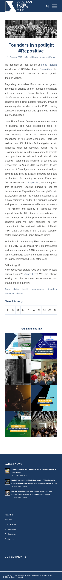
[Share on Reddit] (49, 310)
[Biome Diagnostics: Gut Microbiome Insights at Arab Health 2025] (18, 424)
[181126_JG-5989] (31, 29)
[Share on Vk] (44, 310)
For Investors (10, 534)
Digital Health (32, 57)
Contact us (9, 539)
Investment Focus (47, 57)
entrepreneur (38, 289)
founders (52, 289)
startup (19, 293)
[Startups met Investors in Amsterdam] (44, 372)
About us (8, 519)
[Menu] (53, 6)
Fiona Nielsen (49, 64)
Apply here (30, 274)
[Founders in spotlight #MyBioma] (18, 372)
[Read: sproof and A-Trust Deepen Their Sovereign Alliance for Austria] (7, 471)
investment (10, 293)
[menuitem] (46, 6)
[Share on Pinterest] (28, 310)
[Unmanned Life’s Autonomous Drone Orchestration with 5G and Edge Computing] (44, 346)
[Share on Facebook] (7, 310)
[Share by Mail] (54, 310)
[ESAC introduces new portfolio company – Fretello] (18, 398)
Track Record (10, 524)
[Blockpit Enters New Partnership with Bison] (44, 398)
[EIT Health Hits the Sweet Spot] (44, 424)
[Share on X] (12, 310)
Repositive (33, 182)
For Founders (10, 529)
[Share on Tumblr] (39, 310)
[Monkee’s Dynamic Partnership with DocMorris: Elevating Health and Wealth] (18, 346)
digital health (21, 289)
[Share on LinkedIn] (33, 310)
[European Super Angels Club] (26, 6)
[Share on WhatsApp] (23, 310)
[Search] (46, 6)
